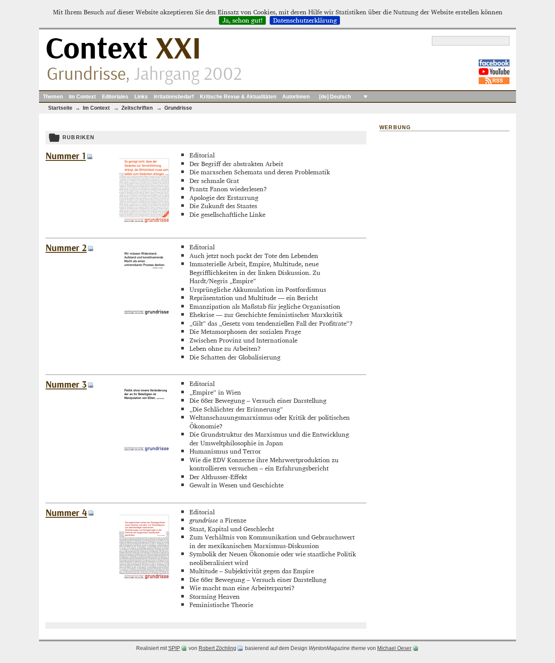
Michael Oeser (394, 648)
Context (123, 49)
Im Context (82, 97)
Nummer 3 (66, 385)
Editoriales (115, 97)
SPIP (174, 648)
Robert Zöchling (217, 648)
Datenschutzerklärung (305, 20)
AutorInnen (296, 97)
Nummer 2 (66, 248)
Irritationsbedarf (174, 97)
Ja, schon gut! (242, 20)
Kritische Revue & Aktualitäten (238, 97)
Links (141, 97)
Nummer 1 (66, 156)
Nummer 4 (66, 513)
